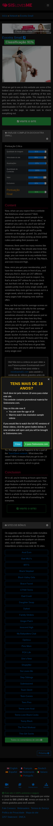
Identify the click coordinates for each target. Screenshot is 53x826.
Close (18, 444)
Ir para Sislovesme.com (36, 444)
